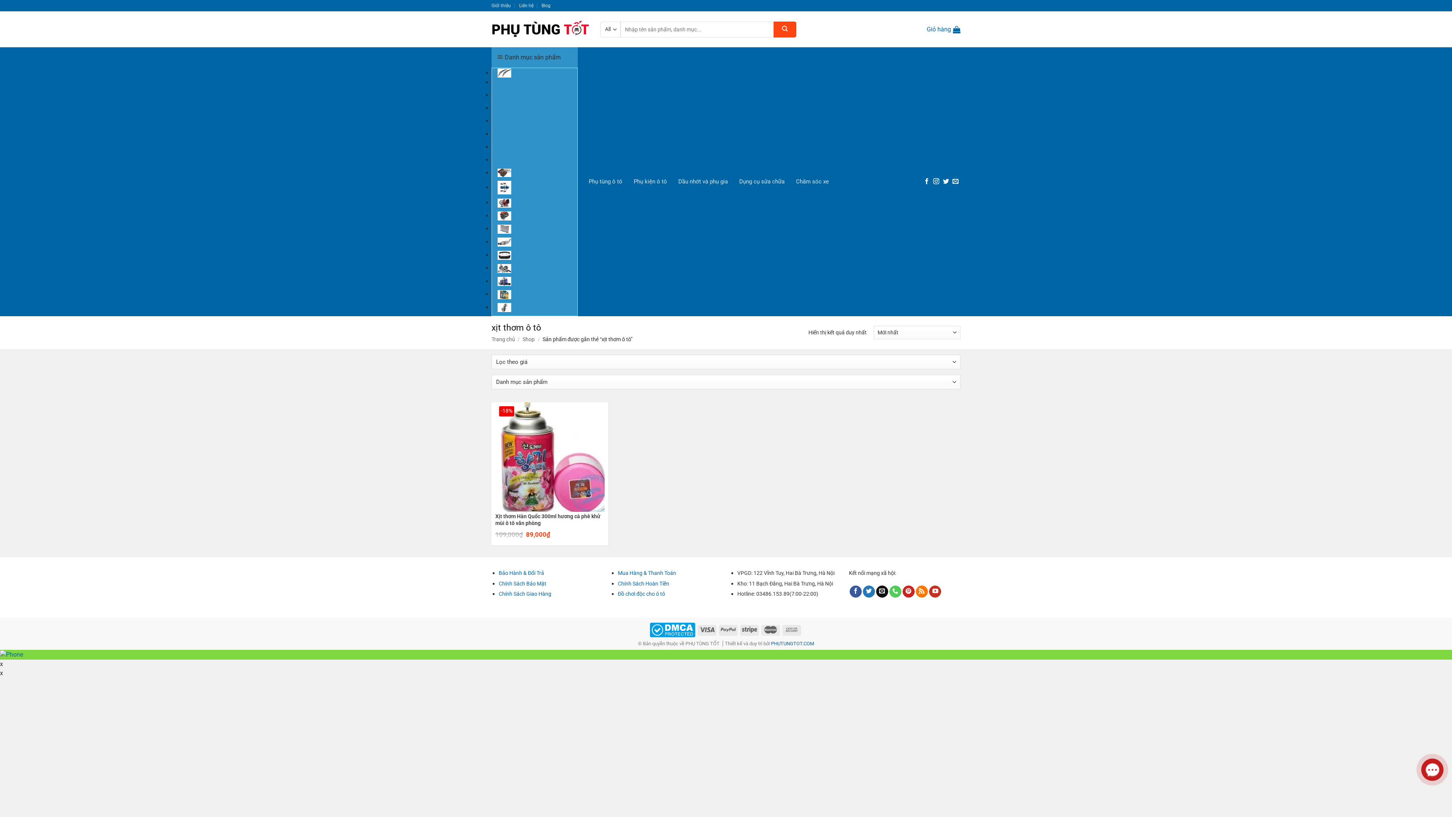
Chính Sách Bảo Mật (522, 584)
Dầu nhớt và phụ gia (703, 181)
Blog (546, 5)
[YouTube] (935, 592)
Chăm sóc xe (812, 181)
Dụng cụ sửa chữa (762, 181)
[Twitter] (946, 182)
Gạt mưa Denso (516, 121)
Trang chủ (503, 339)
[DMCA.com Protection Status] (672, 629)
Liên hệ (526, 5)
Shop (529, 339)
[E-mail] (955, 182)
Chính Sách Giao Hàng (525, 594)
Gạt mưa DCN (514, 134)
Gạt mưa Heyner (517, 147)
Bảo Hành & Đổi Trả (521, 573)
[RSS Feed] (922, 592)
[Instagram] (936, 182)
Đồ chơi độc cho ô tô (641, 594)
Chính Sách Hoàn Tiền (643, 584)
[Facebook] (927, 182)
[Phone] (895, 592)
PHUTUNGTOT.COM (792, 643)
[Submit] (785, 29)
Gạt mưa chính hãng (522, 82)
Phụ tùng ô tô (605, 181)
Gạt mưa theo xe (517, 95)
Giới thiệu (501, 5)
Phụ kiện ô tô (650, 181)
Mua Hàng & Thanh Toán (647, 573)
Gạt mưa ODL (514, 160)
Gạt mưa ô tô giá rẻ (520, 108)
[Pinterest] (909, 592)
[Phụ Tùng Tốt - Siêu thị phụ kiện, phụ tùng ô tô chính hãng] (540, 29)
